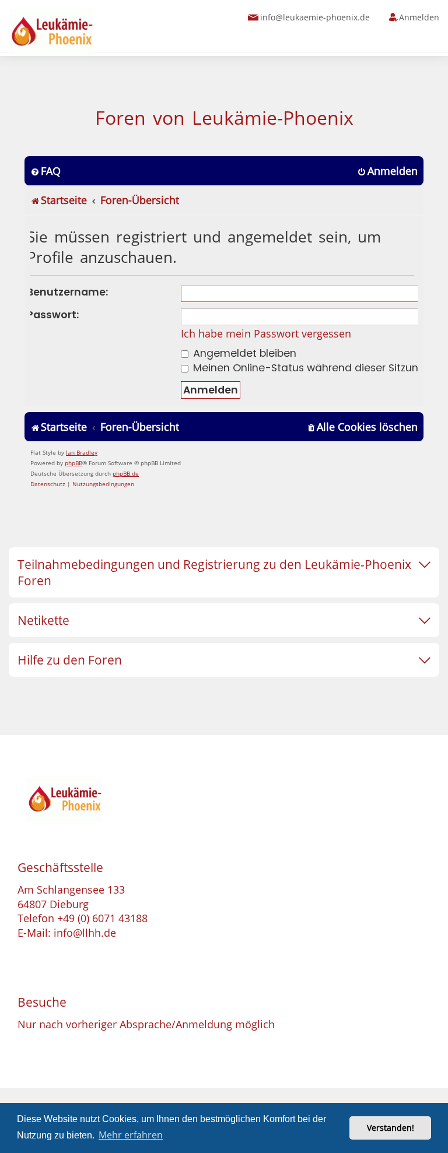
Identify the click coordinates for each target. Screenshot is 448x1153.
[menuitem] (45, 171)
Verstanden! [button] (390, 1127)
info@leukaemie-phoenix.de (315, 17)
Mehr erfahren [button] (131, 1135)
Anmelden (419, 17)
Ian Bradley (81, 452)
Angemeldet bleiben (243, 353)
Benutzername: (67, 292)
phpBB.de (126, 473)
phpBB (73, 463)
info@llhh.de (85, 933)
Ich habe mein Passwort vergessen (266, 333)
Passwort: (53, 315)
